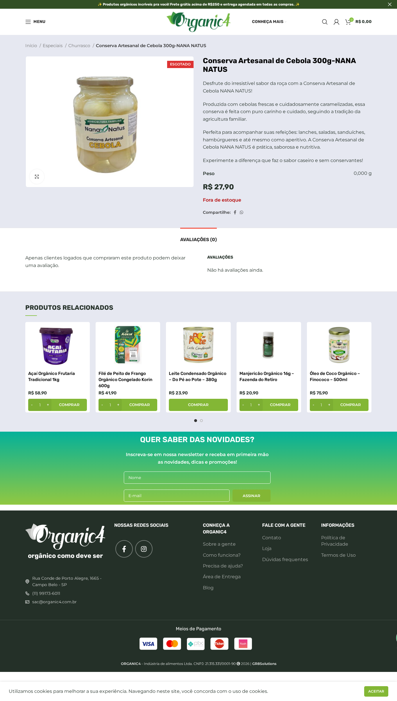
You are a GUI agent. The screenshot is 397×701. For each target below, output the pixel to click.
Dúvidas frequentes (285, 559)
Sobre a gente (219, 544)
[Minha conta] (336, 22)
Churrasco (79, 45)
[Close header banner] (389, 4)
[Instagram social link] (144, 549)
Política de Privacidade (334, 541)
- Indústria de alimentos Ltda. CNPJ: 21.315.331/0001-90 (178, 663)
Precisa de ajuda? (223, 566)
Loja (266, 548)
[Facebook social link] (235, 212)
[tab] (198, 236)
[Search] (325, 22)
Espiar (82, 331)
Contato (271, 537)
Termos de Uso (338, 555)
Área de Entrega (222, 576)
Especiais (53, 45)
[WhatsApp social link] (241, 212)
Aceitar (376, 691)
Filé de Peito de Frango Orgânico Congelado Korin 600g (125, 379)
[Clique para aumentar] (37, 176)
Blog (208, 587)
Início (31, 45)
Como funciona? (222, 555)
